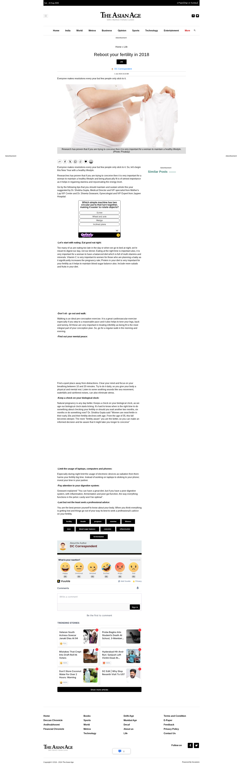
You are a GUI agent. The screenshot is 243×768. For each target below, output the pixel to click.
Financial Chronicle (53, 729)
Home (56, 30)
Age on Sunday (190, 3)
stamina (113, 521)
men (69, 529)
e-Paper (180, 3)
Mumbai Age (130, 720)
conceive (108, 529)
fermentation (99, 537)
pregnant (98, 521)
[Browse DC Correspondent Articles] (63, 546)
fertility (69, 521)
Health (83, 521)
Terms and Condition (175, 716)
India (67, 30)
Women (128, 521)
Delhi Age (129, 716)
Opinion (122, 30)
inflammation (125, 529)
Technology (151, 30)
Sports (135, 30)
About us (128, 729)
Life (121, 62)
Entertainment (171, 30)
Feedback (169, 724)
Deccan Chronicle (53, 720)
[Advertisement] (99, 290)
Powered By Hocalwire (191, 762)
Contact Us (170, 733)
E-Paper (168, 720)
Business (107, 30)
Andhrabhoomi (51, 724)
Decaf (127, 724)
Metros (92, 30)
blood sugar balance (87, 529)
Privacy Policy (171, 729)
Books (87, 716)
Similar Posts (157, 171)
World (79, 30)
